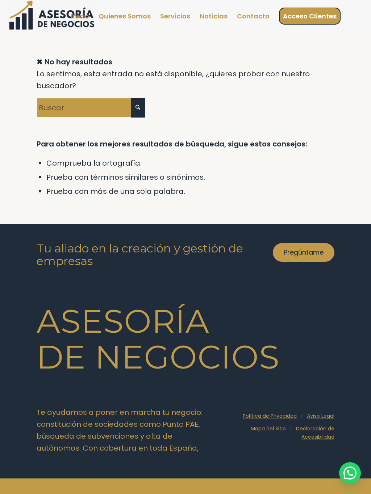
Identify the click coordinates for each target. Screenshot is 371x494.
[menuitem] (80, 16)
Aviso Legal (320, 416)
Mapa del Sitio (268, 428)
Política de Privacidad (270, 416)
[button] (350, 473)
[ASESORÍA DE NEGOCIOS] (51, 16)
